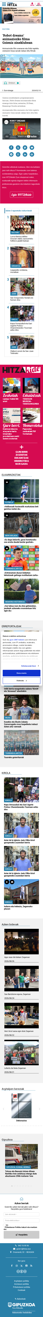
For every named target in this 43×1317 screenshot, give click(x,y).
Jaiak (14, 294)
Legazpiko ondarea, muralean (18, 271)
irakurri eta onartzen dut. (20, 1228)
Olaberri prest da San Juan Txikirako (21, 352)
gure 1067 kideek (17, 640)
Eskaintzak (21, 458)
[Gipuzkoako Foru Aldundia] (21, 1308)
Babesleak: (21, 1299)
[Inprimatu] (32, 154)
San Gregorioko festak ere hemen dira (21, 299)
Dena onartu (21, 673)
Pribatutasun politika (21, 1287)
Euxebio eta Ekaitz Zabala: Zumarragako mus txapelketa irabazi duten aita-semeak (21, 724)
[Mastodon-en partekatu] (25, 147)
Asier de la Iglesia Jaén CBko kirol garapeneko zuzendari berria (19, 841)
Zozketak (22, 455)
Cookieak (21, 1290)
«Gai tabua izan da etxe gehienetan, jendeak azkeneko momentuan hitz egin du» (20, 608)
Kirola (14, 319)
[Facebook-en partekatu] (11, 147)
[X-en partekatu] (18, 147)
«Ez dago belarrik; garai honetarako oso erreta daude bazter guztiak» (20, 540)
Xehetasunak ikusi (28, 666)
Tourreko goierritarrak (14, 757)
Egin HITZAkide (21, 195)
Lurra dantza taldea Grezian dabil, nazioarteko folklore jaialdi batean (21, 238)
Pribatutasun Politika (13, 1227)
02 (37, 90)
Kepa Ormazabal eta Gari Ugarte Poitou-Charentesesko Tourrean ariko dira (21, 326)
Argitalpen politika (21, 1281)
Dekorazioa (21, 1120)
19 (40, 90)
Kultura (6, 29)
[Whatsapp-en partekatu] (18, 154)
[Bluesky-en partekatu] (32, 147)
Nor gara (21, 464)
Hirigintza (16, 266)
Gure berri (21, 452)
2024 (34, 90)
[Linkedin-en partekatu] (25, 154)
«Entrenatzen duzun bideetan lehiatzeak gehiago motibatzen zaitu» (21, 574)
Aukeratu (20, 680)
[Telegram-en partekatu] (11, 154)
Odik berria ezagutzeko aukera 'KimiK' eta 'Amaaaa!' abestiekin (21, 690)
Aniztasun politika (21, 1284)
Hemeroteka (21, 461)
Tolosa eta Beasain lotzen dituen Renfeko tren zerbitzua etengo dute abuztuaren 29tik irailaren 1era (21, 1173)
